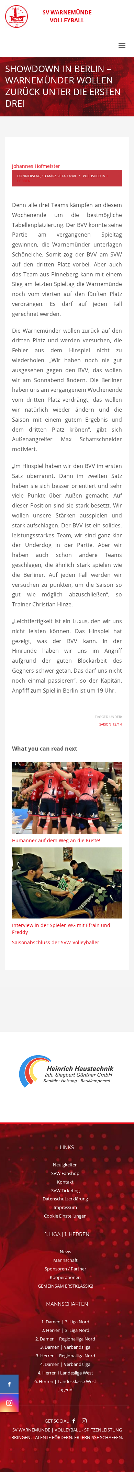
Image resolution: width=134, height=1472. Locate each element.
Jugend (65, 1390)
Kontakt (65, 1182)
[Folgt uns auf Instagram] (9, 1403)
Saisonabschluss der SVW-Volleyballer (55, 942)
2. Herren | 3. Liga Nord (65, 1330)
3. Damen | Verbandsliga (65, 1347)
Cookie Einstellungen (65, 1216)
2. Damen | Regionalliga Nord (65, 1339)
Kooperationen (65, 1277)
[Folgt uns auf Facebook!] (74, 1421)
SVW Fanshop (65, 1173)
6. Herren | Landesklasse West (65, 1381)
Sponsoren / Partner (65, 1269)
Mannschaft (65, 1260)
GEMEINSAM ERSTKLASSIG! (65, 1286)
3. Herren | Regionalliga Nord (65, 1356)
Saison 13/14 (110, 724)
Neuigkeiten (65, 1165)
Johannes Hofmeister (36, 166)
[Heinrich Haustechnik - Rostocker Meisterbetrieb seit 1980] (58, 1072)
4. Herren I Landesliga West (65, 1373)
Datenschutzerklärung (65, 1199)
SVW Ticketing (65, 1190)
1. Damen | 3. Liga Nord (65, 1322)
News (65, 1251)
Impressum (65, 1207)
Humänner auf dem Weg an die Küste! (56, 840)
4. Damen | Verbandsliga (65, 1364)
